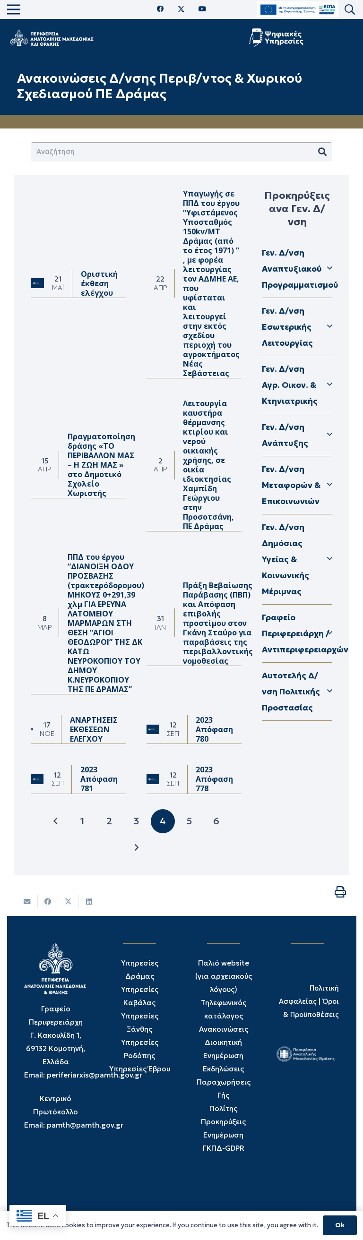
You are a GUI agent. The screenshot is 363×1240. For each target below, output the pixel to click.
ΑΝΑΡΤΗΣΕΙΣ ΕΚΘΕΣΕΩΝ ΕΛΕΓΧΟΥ (94, 729)
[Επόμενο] (136, 848)
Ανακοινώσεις (223, 1029)
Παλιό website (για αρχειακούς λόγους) (223, 976)
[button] (349, 9)
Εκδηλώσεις (223, 1068)
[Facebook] (160, 9)
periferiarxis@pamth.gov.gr (94, 1074)
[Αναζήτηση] (322, 152)
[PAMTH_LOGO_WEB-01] (51, 37)
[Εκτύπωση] (340, 892)
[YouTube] (202, 9)
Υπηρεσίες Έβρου (139, 1068)
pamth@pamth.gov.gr (85, 1124)
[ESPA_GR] (297, 9)
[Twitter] (181, 9)
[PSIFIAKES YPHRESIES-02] (277, 37)
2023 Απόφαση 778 (214, 779)
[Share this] (48, 901)
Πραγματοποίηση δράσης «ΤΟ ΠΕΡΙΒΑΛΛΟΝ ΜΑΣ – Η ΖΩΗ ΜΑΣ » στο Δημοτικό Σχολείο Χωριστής (101, 464)
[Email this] (27, 901)
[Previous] (56, 821)
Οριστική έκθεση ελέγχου (99, 283)
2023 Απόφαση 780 (214, 729)
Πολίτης (223, 1108)
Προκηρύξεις (223, 1121)
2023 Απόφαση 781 (99, 779)
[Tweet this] (68, 901)
